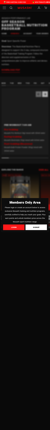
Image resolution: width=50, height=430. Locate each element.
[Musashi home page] (25, 8)
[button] (4, 8)
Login (14, 227)
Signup (36, 227)
